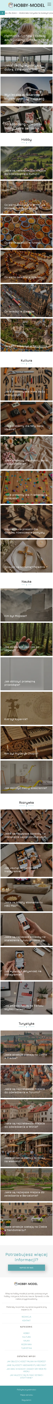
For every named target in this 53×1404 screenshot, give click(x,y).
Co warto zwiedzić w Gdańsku (23, 277)
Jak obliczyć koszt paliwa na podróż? (26, 1361)
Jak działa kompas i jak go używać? (21, 648)
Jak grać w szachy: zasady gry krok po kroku (26, 1370)
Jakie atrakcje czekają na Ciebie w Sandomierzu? (25, 1228)
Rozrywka (26, 802)
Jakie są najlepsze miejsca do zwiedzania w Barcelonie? (24, 1194)
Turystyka (26, 1023)
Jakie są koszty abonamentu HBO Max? (23, 904)
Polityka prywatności (26, 1389)
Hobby (26, 139)
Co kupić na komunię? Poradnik (24, 566)
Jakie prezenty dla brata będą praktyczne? (24, 393)
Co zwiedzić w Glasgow (19, 311)
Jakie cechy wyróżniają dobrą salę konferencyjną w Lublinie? (26, 67)
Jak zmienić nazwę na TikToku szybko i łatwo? (23, 1007)
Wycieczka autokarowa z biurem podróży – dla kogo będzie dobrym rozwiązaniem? (25, 97)
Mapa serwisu (26, 1395)
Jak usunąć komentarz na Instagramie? (21, 869)
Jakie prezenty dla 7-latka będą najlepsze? (25, 496)
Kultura (26, 360)
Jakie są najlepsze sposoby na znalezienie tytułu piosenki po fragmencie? (25, 938)
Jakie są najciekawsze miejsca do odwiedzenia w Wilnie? (24, 1125)
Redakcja (26, 1317)
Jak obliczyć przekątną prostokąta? (19, 683)
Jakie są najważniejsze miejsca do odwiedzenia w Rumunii (25, 172)
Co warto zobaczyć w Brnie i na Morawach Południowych (24, 206)
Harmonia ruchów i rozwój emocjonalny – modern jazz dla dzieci (26, 38)
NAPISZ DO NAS (26, 1268)
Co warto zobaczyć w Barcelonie (25, 345)
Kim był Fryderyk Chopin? (21, 753)
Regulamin (26, 1400)
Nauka (26, 581)
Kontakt (26, 1320)
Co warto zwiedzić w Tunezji (22, 242)
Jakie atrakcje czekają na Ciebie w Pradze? (25, 1056)
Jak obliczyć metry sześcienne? (25, 787)
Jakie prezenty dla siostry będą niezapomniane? (25, 462)
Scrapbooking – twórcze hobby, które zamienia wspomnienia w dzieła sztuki (23, 126)
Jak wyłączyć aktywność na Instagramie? (22, 973)
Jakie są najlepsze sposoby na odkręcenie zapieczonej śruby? (25, 835)
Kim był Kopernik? (16, 719)
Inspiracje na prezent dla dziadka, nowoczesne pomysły (24, 531)
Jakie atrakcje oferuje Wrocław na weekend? (24, 1159)
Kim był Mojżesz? (15, 615)
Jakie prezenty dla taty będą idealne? (23, 427)
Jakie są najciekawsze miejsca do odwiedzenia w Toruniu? (24, 1090)
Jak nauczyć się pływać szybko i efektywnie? (26, 1376)
